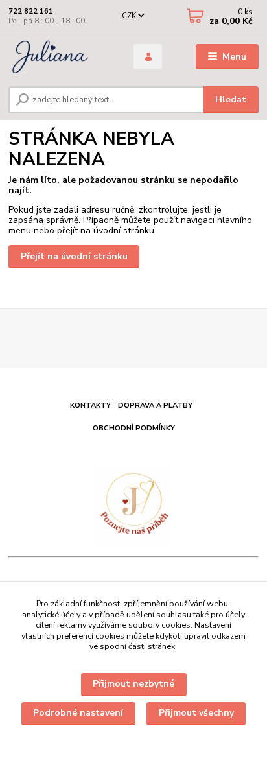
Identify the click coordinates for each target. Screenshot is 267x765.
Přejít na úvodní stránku (74, 256)
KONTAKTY (90, 405)
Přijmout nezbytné (133, 683)
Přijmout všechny (196, 713)
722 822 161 (30, 11)
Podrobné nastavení (78, 713)
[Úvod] (60, 57)
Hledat (230, 99)
